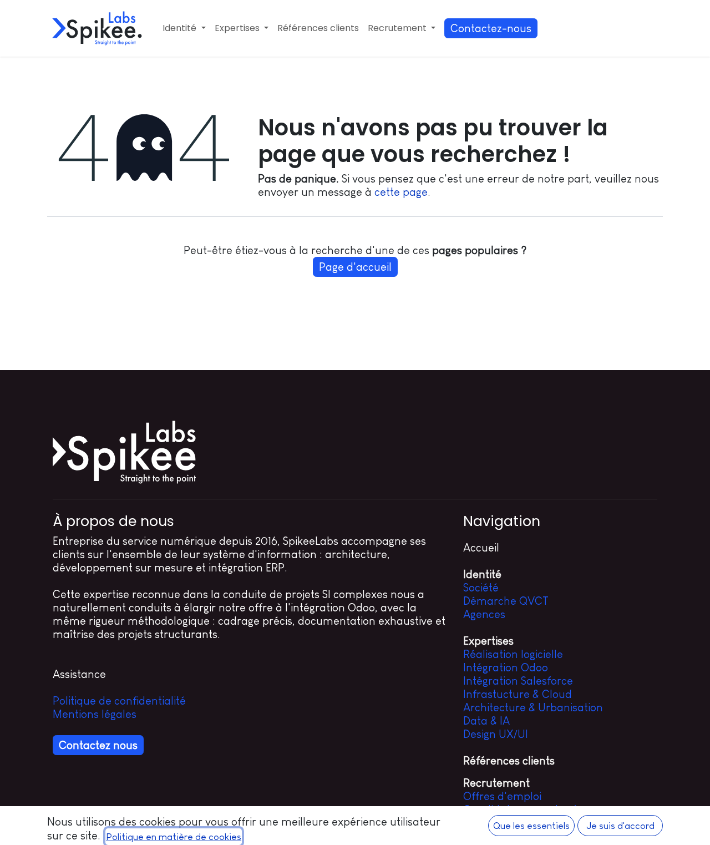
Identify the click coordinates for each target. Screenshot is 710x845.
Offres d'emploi (502, 796)
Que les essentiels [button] (531, 825)
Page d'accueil (355, 267)
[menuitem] (184, 28)
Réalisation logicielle (513, 654)
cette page (401, 192)
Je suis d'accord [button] (620, 825)
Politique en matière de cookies (173, 836)
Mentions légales (94, 714)
